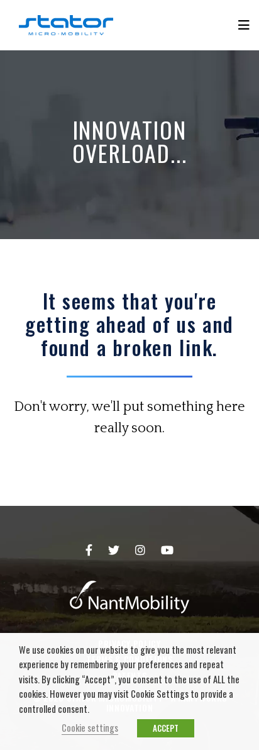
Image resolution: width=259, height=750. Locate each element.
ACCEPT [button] (166, 728)
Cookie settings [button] (90, 727)
